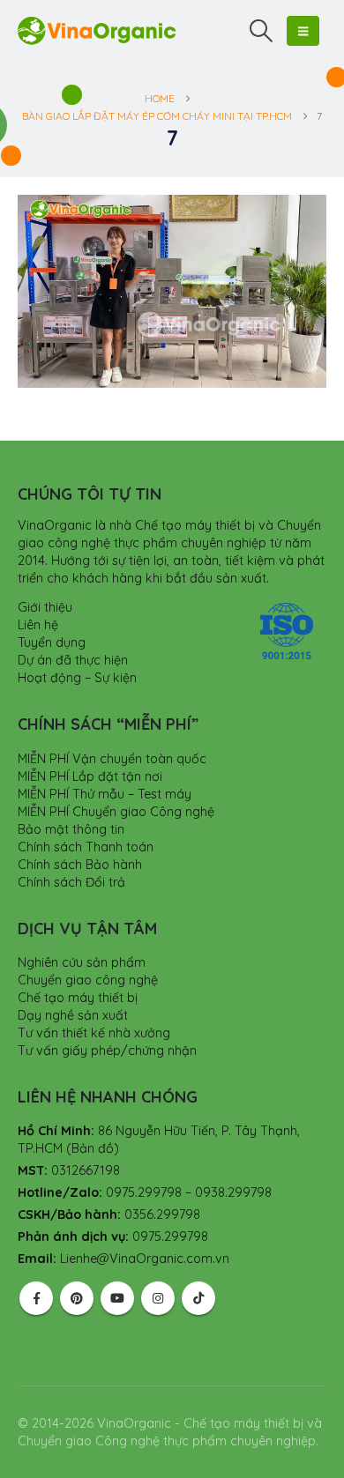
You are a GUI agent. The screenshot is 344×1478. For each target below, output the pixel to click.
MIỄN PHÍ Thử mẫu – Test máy (104, 794)
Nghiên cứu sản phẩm (82, 962)
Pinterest (76, 1298)
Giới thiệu (45, 607)
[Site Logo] (97, 30)
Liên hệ (38, 625)
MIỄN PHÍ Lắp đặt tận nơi (90, 776)
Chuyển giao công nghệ (88, 980)
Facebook (36, 1298)
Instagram (158, 1298)
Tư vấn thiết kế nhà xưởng (94, 1033)
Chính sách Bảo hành (80, 865)
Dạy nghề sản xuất (73, 1015)
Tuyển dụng (52, 642)
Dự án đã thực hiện (73, 660)
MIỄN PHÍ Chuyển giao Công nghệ (116, 812)
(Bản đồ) (92, 1148)
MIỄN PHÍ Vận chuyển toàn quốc (112, 759)
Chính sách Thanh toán (85, 847)
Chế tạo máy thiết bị (78, 998)
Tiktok (198, 1298)
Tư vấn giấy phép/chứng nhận (107, 1050)
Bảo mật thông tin (71, 829)
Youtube (117, 1298)
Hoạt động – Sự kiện (77, 678)
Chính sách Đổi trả (71, 882)
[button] (261, 30)
